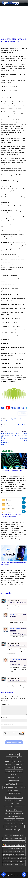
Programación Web (8, 807)
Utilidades (17, 826)
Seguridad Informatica (19, 813)
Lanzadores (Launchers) (13, 790)
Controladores (8, 764)
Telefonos (4, 427)
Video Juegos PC (17, 830)
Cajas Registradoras (18, 761)
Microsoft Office (8, 800)
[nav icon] (25, 3)
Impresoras (20, 784)
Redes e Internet (8, 813)
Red (16, 810)
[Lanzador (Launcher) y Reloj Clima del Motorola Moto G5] (14, 461)
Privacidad (21, 875)
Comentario (5, 704)
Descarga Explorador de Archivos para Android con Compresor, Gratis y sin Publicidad (12, 515)
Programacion (18, 803)
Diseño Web (18, 768)
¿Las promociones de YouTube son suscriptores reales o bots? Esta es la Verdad (14, 851)
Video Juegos (9, 830)
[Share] (24, 874)
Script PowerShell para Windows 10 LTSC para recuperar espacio (14, 864)
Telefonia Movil (20, 424)
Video (22, 826)
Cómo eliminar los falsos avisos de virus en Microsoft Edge (14, 838)
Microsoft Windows (18, 800)
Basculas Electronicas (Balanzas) (13, 758)
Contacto (16, 875)
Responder (23, 602)
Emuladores (19, 771)
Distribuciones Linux (10, 771)
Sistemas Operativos (10, 820)
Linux (21, 797)
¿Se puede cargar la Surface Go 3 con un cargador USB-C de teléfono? (14, 855)
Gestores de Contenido (14, 781)
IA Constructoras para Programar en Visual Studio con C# (14, 842)
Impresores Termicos (8, 787)
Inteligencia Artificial (20, 787)
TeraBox (21, 823)
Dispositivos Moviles (16, 418)
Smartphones (20, 820)
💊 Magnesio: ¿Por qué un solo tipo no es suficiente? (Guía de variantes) (14, 845)
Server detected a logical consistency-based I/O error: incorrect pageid (14, 861)
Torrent (6, 826)
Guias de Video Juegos (10, 784)
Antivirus (17, 754)
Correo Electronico (18, 764)
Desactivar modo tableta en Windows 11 (14, 835)
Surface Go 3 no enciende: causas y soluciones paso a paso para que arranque (14, 858)
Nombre (4, 717)
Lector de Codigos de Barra (14, 794)
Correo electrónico (7, 725)
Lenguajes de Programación (11, 797)
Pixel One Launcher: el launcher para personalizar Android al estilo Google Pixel (13, 564)
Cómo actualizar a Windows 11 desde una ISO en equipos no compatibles (14, 848)
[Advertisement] (14, 21)
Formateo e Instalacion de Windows (14, 777)
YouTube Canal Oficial (9, 408)
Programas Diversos (19, 807)
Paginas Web (10, 803)
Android (13, 424)
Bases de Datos (8, 761)
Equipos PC (14, 774)
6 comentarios (14, 44)
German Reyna (15, 614)
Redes (20, 810)
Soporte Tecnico (6, 421)
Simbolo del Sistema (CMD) (13, 816)
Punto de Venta (9, 810)
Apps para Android (15, 519)
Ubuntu (11, 826)
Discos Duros (10, 768)
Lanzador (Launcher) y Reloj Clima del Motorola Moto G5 (13, 470)
